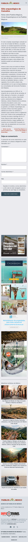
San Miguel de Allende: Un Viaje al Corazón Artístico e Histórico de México (14, 401)
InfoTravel (13, 519)
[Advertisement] (14, 217)
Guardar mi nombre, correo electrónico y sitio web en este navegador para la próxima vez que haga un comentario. (14, 188)
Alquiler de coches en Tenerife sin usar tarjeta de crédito (14, 488)
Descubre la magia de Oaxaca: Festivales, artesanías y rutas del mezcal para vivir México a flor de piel (14, 421)
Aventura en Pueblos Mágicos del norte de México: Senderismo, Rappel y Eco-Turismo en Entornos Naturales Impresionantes (14, 465)
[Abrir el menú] (26, 3)
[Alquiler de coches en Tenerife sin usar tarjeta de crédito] (14, 478)
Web (2, 179)
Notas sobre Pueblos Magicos (11, 15)
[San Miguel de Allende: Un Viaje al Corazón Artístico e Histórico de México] (14, 392)
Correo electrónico (7, 171)
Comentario (5, 146)
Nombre (4, 164)
